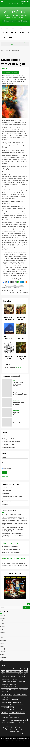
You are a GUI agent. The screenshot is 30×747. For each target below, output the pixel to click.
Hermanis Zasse (14, 731)
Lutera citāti (5, 707)
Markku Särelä (9, 729)
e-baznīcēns (5, 457)
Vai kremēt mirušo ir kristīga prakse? (10, 546)
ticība (3, 722)
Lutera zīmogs (5, 504)
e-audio (2, 621)
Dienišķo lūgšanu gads (21, 674)
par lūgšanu (4, 712)
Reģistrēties (5, 476)
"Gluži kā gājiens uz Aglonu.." (16, 514)
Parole (3, 462)
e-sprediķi (2, 651)
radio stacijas (16, 287)
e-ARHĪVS (22, 28)
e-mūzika (2, 637)
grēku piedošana (23, 689)
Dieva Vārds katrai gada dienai (9, 681)
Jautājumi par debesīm (7, 487)
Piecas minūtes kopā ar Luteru (17, 712)
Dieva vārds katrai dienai (16, 558)
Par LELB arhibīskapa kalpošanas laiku (11, 549)
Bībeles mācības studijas (7, 674)
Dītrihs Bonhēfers (19, 726)
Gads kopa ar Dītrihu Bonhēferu (9, 689)
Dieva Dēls (13, 676)
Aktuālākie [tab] (6, 376)
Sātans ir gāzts (5, 493)
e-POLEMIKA (5, 32)
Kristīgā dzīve (16, 697)
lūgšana (12, 707)
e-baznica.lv (13, 684)
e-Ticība (21, 32)
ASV (3, 671)
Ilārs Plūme (24, 728)
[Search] (28, 32)
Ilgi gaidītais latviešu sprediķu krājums (11, 441)
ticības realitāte (10, 722)
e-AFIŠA (10, 37)
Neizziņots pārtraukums (7, 412)
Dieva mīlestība (5, 679)
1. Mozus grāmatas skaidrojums (9, 668)
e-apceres (15, 380)
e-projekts (14, 28)
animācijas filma (23, 668)
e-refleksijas (16, 400)
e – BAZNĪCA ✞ (15, 12)
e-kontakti (4, 28)
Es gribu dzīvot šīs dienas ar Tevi (9, 686)
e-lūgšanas (2, 632)
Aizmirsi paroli (6, 478)
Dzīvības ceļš (5, 684)
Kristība (24, 694)
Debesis (8, 285)
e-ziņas (1, 660)
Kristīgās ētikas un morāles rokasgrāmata (11, 702)
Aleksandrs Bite (9, 726)
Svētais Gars (5, 717)
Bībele (26, 671)
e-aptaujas (2, 618)
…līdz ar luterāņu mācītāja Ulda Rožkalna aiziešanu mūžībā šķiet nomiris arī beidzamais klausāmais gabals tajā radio (13, 529)
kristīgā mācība (5, 699)
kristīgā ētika (5, 704)
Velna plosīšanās (7, 422)
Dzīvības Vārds (5, 68)
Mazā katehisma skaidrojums (9, 710)
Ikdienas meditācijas (6, 694)
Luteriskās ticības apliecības (8, 447)
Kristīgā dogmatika (6, 697)
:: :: (13, 740)
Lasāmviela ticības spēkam (8, 444)
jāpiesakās (18, 367)
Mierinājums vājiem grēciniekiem (7, 402)
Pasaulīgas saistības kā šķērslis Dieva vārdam (12, 496)
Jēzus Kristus (17, 694)
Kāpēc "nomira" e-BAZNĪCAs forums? (11, 552)
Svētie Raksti (5, 720)
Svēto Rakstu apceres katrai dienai (19, 720)
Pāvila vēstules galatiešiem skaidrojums (11, 715)
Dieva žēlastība (22, 681)
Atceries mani (7, 468)
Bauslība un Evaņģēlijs (7, 436)
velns (24, 722)
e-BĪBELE (13, 32)
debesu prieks (14, 285)
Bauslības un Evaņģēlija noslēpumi (14, 671)
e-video (2, 654)
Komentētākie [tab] (16, 376)
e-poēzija (2, 643)
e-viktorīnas (3, 657)
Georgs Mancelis (15, 728)
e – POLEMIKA (12, 543)
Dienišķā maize (5, 676)
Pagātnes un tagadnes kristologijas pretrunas (7, 392)
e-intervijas (2, 626)
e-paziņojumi (16, 410)
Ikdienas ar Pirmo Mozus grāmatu (10, 692)
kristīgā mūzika (14, 699)
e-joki (1, 629)
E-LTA (3, 37)
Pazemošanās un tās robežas (8, 501)
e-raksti (3, 56)
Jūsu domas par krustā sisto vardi (9, 499)
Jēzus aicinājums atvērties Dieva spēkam (7, 383)
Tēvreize (18, 722)
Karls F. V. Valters (19, 729)
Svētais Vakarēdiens (14, 717)
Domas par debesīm (6, 490)
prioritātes (10, 287)
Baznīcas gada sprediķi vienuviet (9, 438)
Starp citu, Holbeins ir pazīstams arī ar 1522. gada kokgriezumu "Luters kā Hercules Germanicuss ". (12, 535)
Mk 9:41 (4, 562)
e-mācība (2, 635)
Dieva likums (22, 676)
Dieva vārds (14, 679)
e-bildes (2, 623)
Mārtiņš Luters (21, 710)
